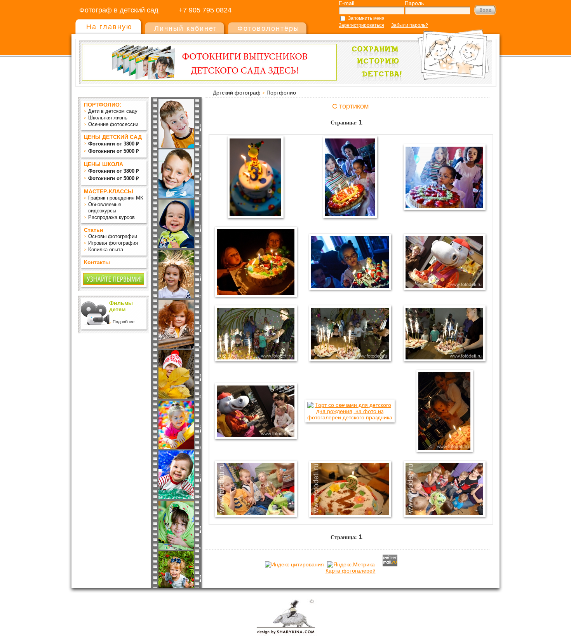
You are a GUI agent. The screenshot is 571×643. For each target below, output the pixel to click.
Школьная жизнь (107, 118)
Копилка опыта (105, 249)
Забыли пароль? (409, 25)
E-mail (346, 3)
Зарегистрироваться (361, 25)
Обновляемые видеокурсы (104, 207)
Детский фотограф (237, 92)
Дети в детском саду (113, 111)
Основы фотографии (112, 236)
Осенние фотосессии (113, 124)
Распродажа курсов (111, 217)
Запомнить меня (366, 18)
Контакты (97, 262)
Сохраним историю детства (418, 51)
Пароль (414, 3)
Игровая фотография (113, 243)
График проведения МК (115, 198)
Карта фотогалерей (351, 571)
